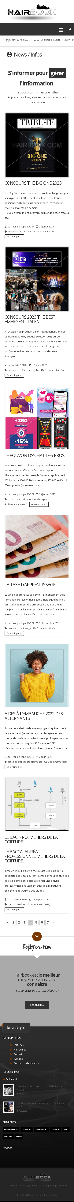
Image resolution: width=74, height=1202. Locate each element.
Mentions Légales (48, 1195)
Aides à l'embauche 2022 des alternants (34, 716)
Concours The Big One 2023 (33, 183)
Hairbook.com (15, 1185)
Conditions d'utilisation (26, 1063)
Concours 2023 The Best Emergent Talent (30, 319)
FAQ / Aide (19, 1044)
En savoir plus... (14, 236)
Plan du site (20, 1049)
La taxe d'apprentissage (30, 584)
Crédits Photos (26, 1195)
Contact (18, 1054)
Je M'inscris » (37, 1004)
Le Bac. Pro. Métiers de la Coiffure (31, 839)
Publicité (18, 1058)
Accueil (57, 39)
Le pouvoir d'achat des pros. (35, 455)
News (66, 39)
